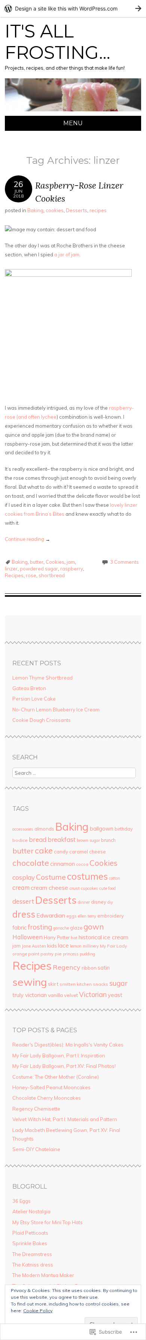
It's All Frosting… (57, 42)
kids (52, 945)
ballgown (101, 828)
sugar (118, 983)
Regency (66, 967)
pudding (87, 954)
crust (74, 888)
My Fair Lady (113, 946)
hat (74, 937)
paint (33, 954)
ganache (61, 928)
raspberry (71, 569)
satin (104, 967)
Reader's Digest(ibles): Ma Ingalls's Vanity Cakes (68, 1045)
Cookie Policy (37, 1310)
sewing (29, 981)
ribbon (89, 967)
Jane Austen (34, 946)
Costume (51, 877)
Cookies (55, 562)
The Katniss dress (32, 1265)
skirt (53, 984)
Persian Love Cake (34, 699)
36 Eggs (21, 1201)
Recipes (14, 575)
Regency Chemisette (36, 1109)
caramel (78, 852)
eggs (71, 916)
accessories (22, 829)
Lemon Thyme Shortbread (42, 678)
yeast (115, 995)
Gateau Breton (29, 688)
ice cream (115, 937)
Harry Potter (57, 937)
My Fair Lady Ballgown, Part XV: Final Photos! (64, 1066)
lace (63, 945)
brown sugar (88, 840)
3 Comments (124, 562)
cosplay (23, 877)
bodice (20, 840)
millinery (91, 946)
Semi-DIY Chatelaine (36, 1149)
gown (93, 926)
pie (58, 954)
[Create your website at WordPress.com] (73, 8)
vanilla (55, 995)
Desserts (76, 210)
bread (37, 839)
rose (31, 575)
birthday (124, 829)
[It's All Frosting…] (73, 111)
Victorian (93, 994)
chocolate (30, 863)
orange (19, 954)
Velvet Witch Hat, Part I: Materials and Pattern (64, 1119)
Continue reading (27, 539)
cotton (114, 878)
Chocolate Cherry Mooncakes (46, 1098)
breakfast (62, 839)
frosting (40, 926)
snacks (100, 984)
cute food (107, 888)
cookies (55, 210)
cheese (97, 852)
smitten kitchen (76, 984)
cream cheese (49, 887)
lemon (76, 946)
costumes (87, 876)
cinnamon (62, 863)
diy (110, 902)
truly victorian (29, 995)
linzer (11, 569)
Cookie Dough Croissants (41, 720)
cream (21, 887)
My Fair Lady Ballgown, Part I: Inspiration (58, 1056)
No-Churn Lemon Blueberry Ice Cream (56, 710)
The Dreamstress (32, 1254)
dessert (23, 901)
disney (98, 902)
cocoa (82, 864)
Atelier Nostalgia (31, 1211)
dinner (84, 902)
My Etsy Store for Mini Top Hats (47, 1222)
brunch (108, 840)
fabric (19, 927)
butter (36, 562)
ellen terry (87, 916)
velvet (71, 995)
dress (23, 914)
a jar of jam (66, 255)
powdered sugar (39, 569)
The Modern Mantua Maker (43, 1275)
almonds (44, 829)
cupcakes (89, 888)
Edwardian (50, 915)
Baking (35, 210)
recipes (98, 210)
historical (90, 937)
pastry (47, 954)
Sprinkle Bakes (29, 1243)
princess (71, 954)
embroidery (110, 916)
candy (61, 852)
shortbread (52, 575)
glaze (76, 928)
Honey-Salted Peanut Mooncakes (51, 1087)
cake (44, 850)
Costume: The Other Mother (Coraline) (55, 1077)
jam (71, 562)
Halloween (27, 937)
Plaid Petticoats (30, 1233)
